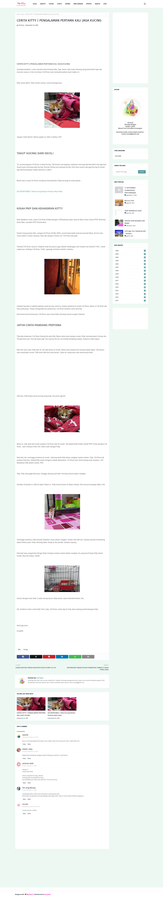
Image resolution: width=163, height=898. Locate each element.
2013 (131, 294)
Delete (29, 744)
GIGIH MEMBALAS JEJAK (133, 211)
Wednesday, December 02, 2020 (31, 806)
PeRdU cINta (27, 749)
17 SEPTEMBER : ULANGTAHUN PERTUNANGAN (130, 190)
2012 (131, 297)
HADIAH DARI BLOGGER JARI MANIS (135, 222)
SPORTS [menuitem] (89, 4)
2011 (130, 300)
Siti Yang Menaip (29, 788)
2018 (131, 277)
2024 (130, 257)
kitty (22, 14)
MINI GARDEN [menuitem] (78, 4)
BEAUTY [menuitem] (43, 4)
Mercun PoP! (129, 201)
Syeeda (25, 735)
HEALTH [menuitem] (97, 4)
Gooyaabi (47, 894)
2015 (131, 287)
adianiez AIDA (27, 763)
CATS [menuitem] (105, 4)
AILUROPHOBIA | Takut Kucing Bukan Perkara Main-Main (40, 191)
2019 (131, 274)
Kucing (25, 649)
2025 (130, 254)
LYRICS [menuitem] (59, 4)
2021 (131, 267)
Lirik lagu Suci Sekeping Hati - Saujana (135, 232)
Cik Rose (21, 25)
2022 (130, 264)
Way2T (31, 894)
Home (18, 14)
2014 (130, 290)
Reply (24, 744)
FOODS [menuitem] (51, 4)
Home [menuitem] (35, 4)
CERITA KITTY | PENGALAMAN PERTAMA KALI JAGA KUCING (31, 714)
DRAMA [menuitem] (67, 4)
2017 (130, 280)
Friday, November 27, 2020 (29, 766)
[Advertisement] (62, 45)
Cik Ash (25, 804)
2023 (130, 260)
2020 (130, 270)
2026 (130, 250)
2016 (130, 284)
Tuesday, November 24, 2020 (30, 737)
